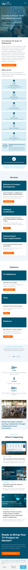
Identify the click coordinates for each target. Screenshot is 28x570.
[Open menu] (25, 3)
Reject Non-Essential (13, 567)
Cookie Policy (13, 561)
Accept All (23, 567)
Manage (4, 567)
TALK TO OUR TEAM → (9, 65)
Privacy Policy (21, 561)
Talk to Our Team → (11, 553)
